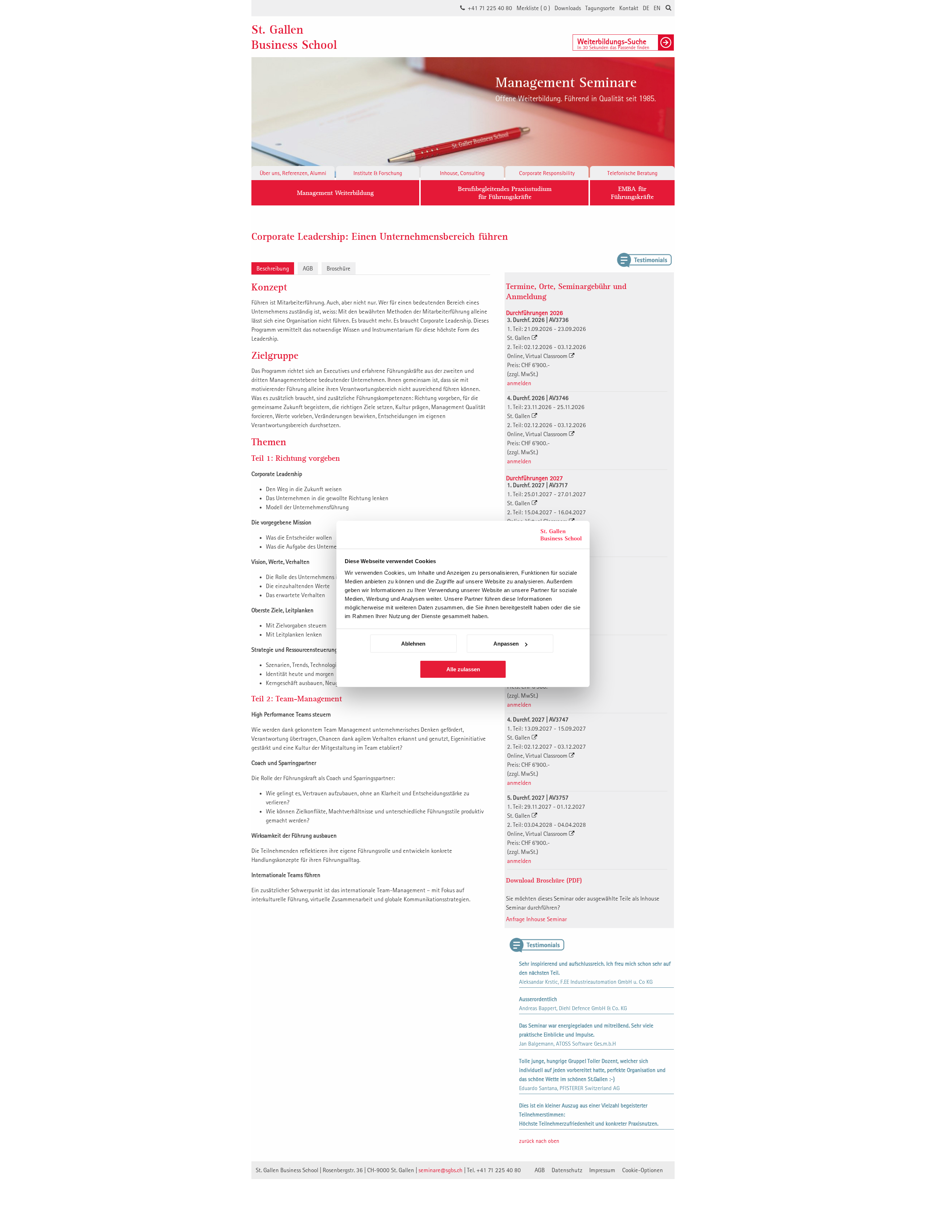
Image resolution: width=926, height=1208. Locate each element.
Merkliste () (533, 8)
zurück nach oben (539, 1140)
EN (657, 8)
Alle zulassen (463, 669)
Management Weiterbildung (335, 192)
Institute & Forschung (377, 173)
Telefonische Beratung (632, 173)
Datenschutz (567, 1170)
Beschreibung (272, 268)
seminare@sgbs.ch (441, 1170)
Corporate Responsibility (547, 173)
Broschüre (339, 268)
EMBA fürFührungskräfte (632, 192)
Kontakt (628, 8)
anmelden (519, 383)
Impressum (602, 1170)
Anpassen (506, 644)
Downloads (568, 8)
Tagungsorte (600, 8)
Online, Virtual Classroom (538, 356)
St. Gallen (519, 337)
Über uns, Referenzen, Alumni (293, 173)
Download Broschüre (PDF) (544, 880)
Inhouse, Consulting (462, 173)
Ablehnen (413, 644)
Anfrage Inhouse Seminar (536, 919)
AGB (308, 268)
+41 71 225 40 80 (490, 8)
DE (646, 8)
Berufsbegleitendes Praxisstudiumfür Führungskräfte (505, 192)
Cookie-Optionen (642, 1170)
